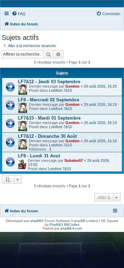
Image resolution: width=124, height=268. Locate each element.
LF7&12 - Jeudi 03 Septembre (49, 81)
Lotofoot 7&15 (60, 90)
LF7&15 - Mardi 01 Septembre (49, 118)
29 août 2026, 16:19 (100, 104)
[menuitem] (18, 14)
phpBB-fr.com (71, 228)
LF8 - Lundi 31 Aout (39, 155)
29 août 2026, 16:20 (100, 86)
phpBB (35, 221)
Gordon (72, 86)
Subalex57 (73, 160)
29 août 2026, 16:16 (100, 141)
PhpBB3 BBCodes (64, 224)
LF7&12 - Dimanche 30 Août (47, 136)
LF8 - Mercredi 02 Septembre (48, 99)
